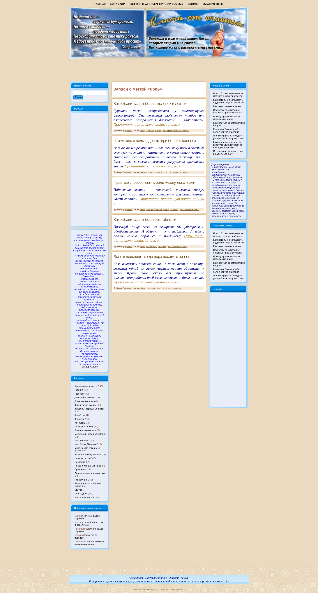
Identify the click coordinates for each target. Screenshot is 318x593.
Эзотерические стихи (86, 497)
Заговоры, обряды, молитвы (89, 409)
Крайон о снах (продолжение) (90, 523)
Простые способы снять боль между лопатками (154, 182)
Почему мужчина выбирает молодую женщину (227, 117)
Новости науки (82, 458)
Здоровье (79, 419)
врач (148, 288)
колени (158, 130)
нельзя (164, 172)
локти (165, 130)
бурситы (150, 130)
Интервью (80, 423)
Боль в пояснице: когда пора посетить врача (151, 256)
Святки (78, 490)
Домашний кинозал (85, 401)
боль (142, 130)
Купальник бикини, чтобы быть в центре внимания (226, 130)
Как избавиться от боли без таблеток (145, 219)
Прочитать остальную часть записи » (147, 124)
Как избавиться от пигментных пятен (90, 542)
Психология (81, 479)
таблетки (162, 246)
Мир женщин (81, 440)
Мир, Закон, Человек (85, 444)
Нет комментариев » (179, 130)
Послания (80, 462)
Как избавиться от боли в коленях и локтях (150, 103)
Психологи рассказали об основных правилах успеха (227, 111)
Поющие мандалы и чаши (88, 465)
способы (174, 209)
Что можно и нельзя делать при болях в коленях (155, 140)
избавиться (151, 246)
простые (158, 209)
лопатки (149, 209)
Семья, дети (81, 493)
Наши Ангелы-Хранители (88, 454)
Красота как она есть (85, 430)
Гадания (79, 390)
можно (156, 172)
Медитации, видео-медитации (90, 434)
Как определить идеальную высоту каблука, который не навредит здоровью (227, 145)
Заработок (80, 415)
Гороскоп (79, 394)
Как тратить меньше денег (227, 106)
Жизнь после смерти (85, 405)
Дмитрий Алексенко (85, 397)
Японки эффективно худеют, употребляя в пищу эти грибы (228, 137)
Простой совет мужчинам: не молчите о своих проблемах (228, 94)
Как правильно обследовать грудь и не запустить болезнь (228, 101)
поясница (155, 288)
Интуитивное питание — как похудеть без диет (228, 152)
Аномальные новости (86, 386)
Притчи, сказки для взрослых (90, 473)
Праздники (80, 469)
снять (166, 209)
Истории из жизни (84, 426)
